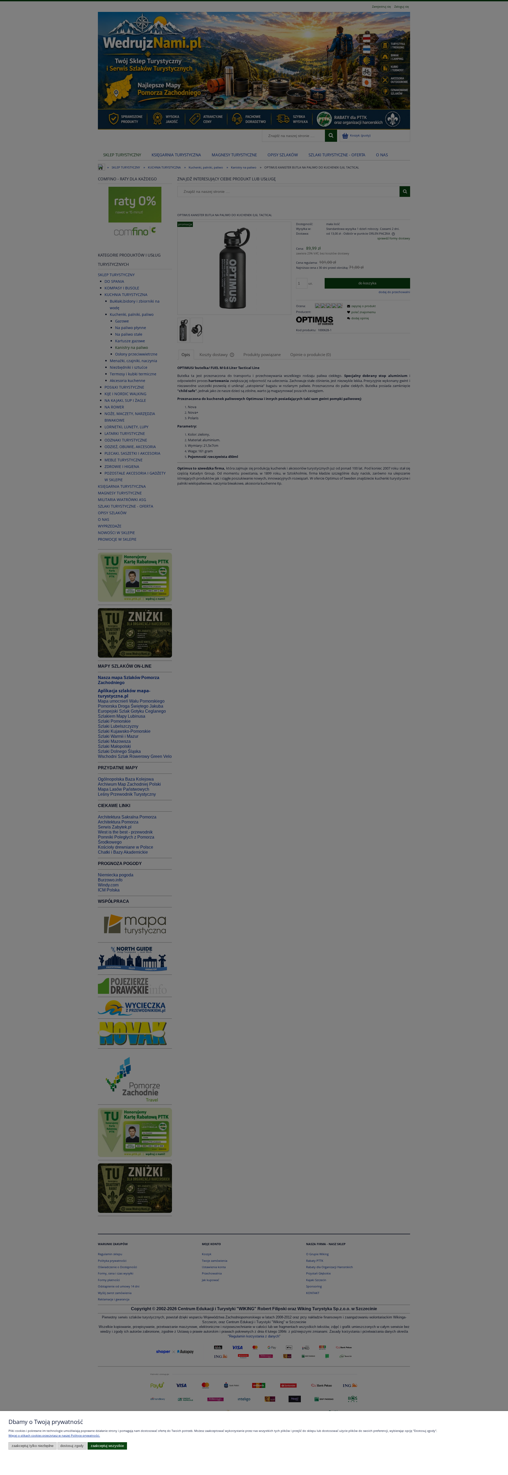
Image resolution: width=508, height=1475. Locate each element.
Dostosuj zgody (72, 1446)
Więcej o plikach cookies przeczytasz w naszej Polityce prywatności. (54, 1435)
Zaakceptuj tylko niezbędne (32, 1446)
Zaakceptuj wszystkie (107, 1446)
